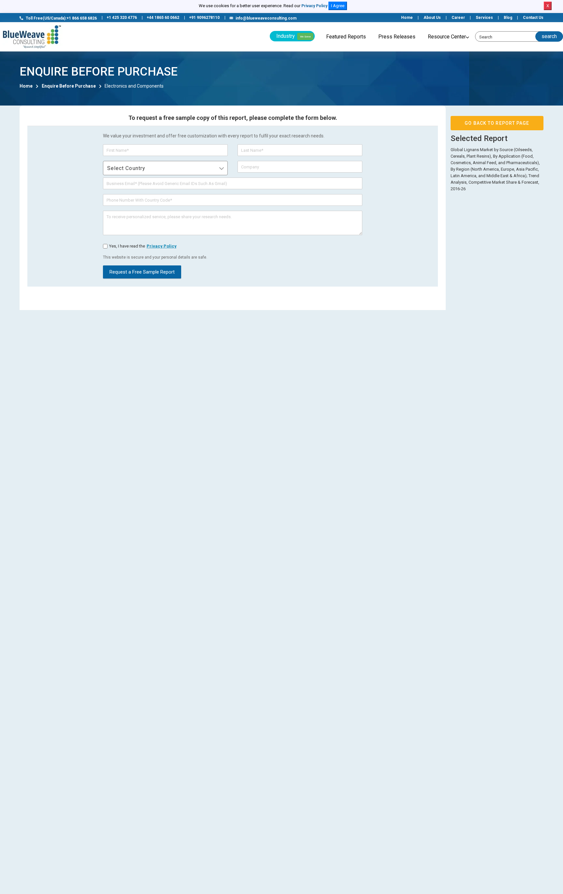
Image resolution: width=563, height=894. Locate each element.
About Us (432, 17)
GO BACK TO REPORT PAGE (497, 123)
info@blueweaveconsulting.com (266, 18)
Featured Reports (346, 37)
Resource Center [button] (447, 37)
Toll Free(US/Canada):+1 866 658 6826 (61, 18)
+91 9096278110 (204, 17)
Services (484, 17)
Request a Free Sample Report (142, 272)
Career (458, 17)
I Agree (337, 5)
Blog (508, 17)
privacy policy (162, 246)
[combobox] (165, 168)
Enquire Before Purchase (69, 86)
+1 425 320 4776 (122, 17)
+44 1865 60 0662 (163, 17)
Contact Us (533, 17)
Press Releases (396, 37)
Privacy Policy (314, 6)
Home (407, 17)
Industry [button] (293, 36)
